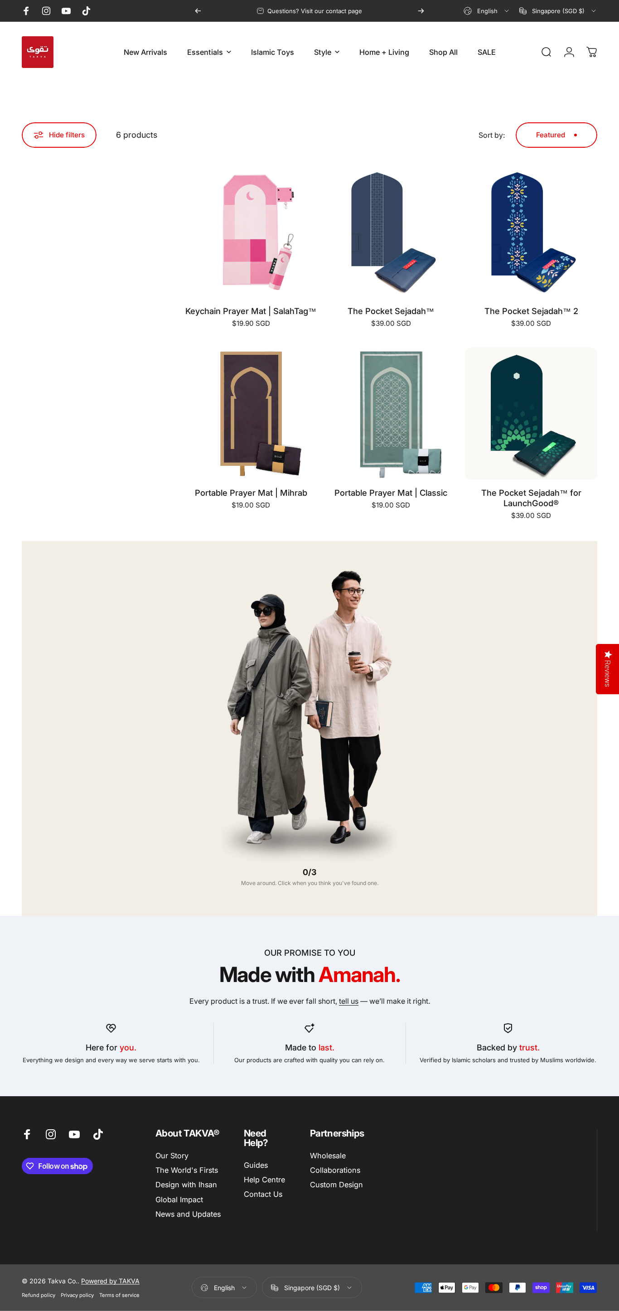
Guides (256, 1165)
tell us (348, 1001)
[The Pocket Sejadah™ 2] (531, 232)
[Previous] (198, 11)
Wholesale (328, 1155)
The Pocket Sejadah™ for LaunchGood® (531, 498)
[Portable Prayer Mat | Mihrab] (251, 414)
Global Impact (179, 1199)
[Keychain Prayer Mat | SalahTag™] (251, 232)
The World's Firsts (186, 1170)
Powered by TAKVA (110, 1281)
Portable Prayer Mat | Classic (390, 493)
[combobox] (487, 11)
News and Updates (188, 1214)
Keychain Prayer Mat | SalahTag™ (250, 311)
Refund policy (38, 1295)
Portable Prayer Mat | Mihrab (251, 493)
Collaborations (335, 1170)
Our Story (172, 1155)
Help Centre (264, 1179)
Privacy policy (77, 1295)
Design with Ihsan (186, 1185)
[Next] (421, 11)
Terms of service (119, 1295)
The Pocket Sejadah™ (391, 311)
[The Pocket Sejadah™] (391, 232)
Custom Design (336, 1185)
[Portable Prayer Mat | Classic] (391, 414)
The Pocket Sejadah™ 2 (531, 311)
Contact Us (263, 1194)
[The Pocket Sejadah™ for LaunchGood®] (531, 414)
